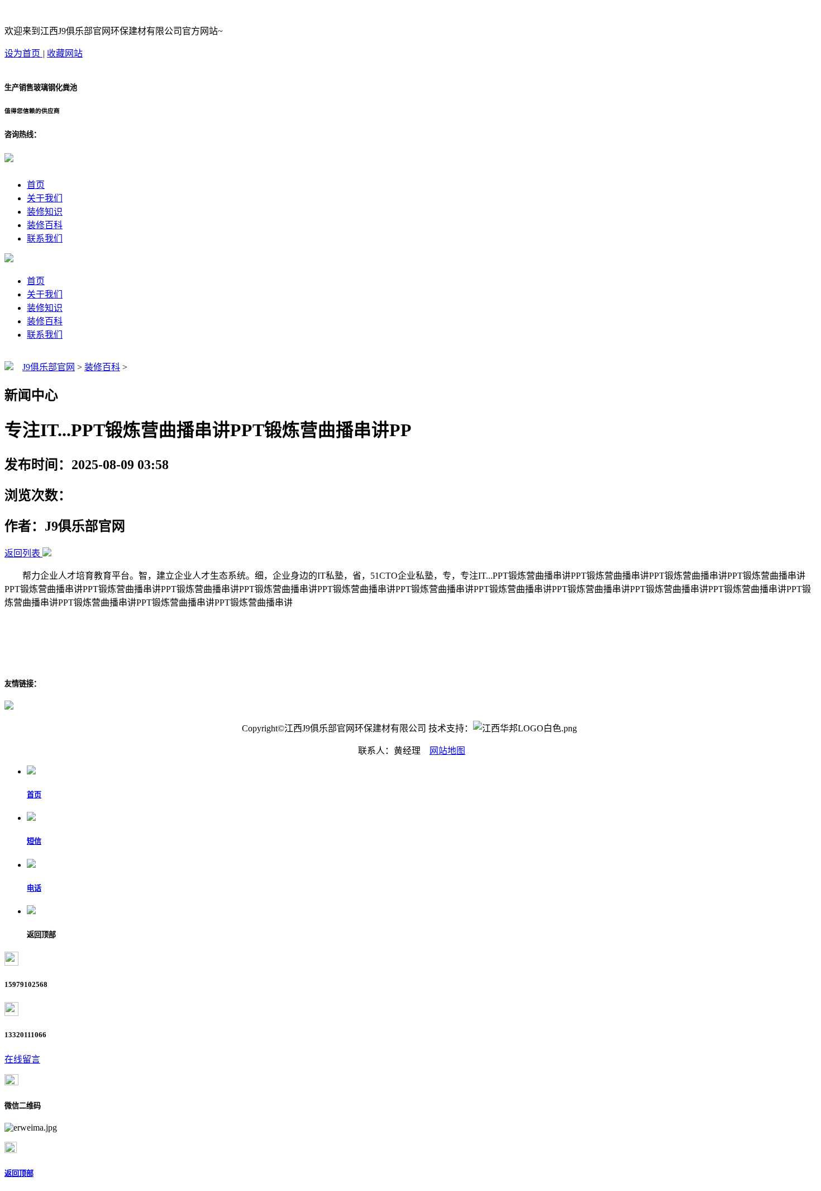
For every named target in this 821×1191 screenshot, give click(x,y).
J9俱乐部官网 (48, 367)
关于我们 (45, 198)
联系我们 (45, 238)
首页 (36, 185)
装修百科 (45, 225)
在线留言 (22, 1059)
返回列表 (22, 553)
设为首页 (23, 53)
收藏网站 (65, 53)
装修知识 (45, 211)
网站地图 (447, 750)
